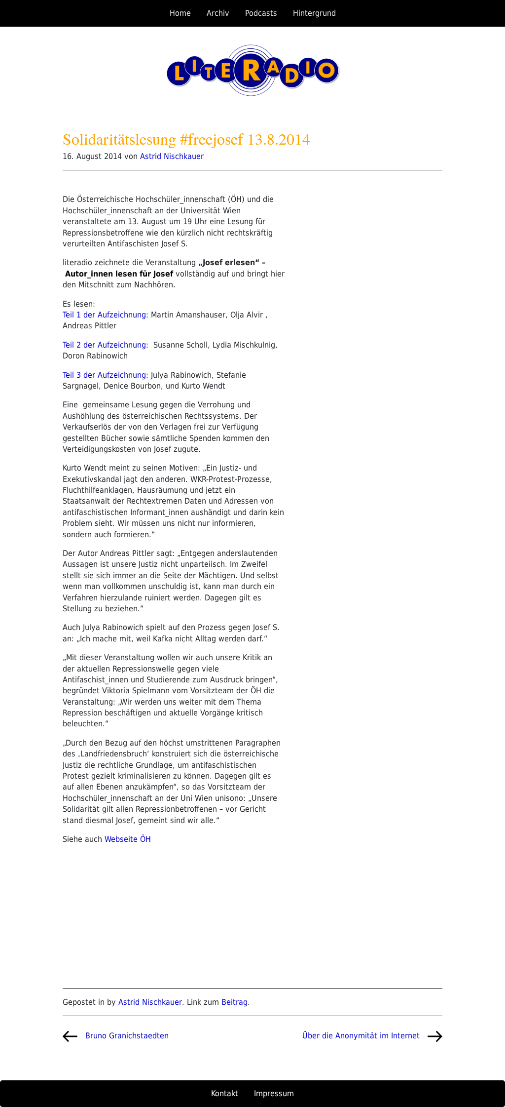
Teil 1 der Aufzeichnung (104, 314)
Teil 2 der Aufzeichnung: (105, 345)
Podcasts (261, 13)
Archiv (218, 13)
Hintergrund (314, 13)
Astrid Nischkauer (172, 156)
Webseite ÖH (128, 839)
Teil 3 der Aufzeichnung (104, 375)
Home (180, 13)
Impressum (274, 1093)
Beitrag (234, 1002)
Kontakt (224, 1093)
